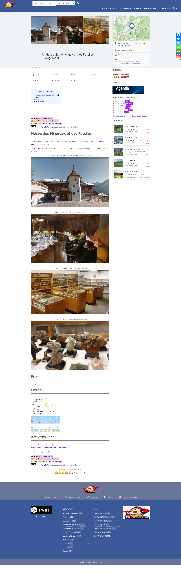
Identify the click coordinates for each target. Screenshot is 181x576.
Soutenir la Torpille (46, 127)
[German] (127, 74)
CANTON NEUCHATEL (102, 528)
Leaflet (147, 40)
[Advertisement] (71, 110)
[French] (124, 74)
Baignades (67, 521)
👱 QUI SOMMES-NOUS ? (72, 497)
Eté (74, 75)
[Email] (178, 51)
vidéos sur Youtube (51, 121)
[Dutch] (119, 74)
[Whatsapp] (178, 47)
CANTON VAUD (139, 129)
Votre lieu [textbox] (66, 3)
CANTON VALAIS (100, 532)
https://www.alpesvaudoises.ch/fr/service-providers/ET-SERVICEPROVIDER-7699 (129, 62)
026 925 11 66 (122, 55)
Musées (66, 540)
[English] (122, 74)
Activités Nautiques (70, 513)
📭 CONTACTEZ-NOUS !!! (49, 497)
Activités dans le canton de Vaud (43, 445)
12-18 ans (38, 75)
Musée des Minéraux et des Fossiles (47, 95)
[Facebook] (178, 35)
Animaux (66, 517)
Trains (65, 551)
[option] (44, 30)
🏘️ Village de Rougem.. (133, 126)
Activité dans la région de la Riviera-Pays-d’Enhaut (50, 447)
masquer (50, 91)
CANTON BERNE (100, 513)
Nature (66, 543)
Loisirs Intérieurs (70, 536)
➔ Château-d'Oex (131, 175)
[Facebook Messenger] (178, 39)
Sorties (66, 547)
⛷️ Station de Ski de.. (132, 138)
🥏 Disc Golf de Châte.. (133, 172)
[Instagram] (178, 55)
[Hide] (180, 59)
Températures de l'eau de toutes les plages (131, 116)
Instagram (49, 118)
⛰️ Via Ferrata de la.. (132, 149)
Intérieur (57, 80)
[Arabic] (113, 74)
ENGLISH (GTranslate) (129, 497)
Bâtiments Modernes (71, 528)
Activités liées (39, 101)
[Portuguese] (122, 77)
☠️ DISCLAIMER (92, 497)
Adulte (56, 75)
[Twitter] (178, 43)
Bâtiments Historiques (72, 524)
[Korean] (119, 77)
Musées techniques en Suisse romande (45, 452)
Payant (75, 80)
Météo (37, 99)
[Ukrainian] (127, 77)
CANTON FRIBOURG (102, 517)
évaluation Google (56, 124)
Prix (36, 97)
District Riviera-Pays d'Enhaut (133, 177)
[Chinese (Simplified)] (116, 74)
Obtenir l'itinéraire (124, 46)
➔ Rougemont (130, 129)
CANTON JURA (99, 524)
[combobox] (65, 3)
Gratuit (94, 75)
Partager (36, 68)
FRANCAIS (109, 497)
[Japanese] (116, 77)
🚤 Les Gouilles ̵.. (131, 160)
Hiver (36, 80)
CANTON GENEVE (101, 521)
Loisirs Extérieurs (70, 532)
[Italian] (113, 77)
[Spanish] (124, 77)
